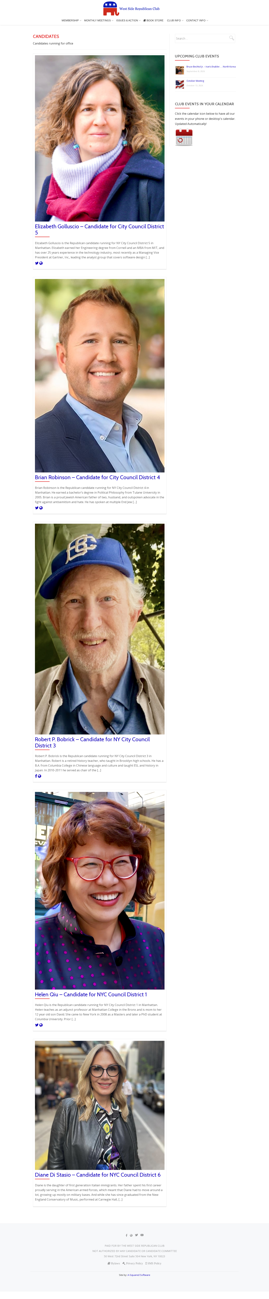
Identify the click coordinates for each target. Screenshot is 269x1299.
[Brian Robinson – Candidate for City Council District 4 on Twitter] (37, 508)
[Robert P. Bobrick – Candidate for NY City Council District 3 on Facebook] (36, 776)
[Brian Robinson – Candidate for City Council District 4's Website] (41, 508)
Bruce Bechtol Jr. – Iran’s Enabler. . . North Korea (211, 66)
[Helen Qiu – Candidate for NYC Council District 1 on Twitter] (37, 1025)
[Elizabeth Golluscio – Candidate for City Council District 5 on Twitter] (37, 263)
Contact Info (196, 20)
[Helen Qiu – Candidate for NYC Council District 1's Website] (41, 1025)
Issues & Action (127, 20)
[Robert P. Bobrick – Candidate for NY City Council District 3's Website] (39, 776)
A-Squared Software (139, 1275)
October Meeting (195, 80)
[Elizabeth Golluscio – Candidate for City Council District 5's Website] (41, 263)
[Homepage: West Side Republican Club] (134, 9)
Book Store (154, 20)
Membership (70, 20)
